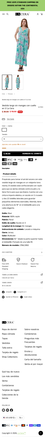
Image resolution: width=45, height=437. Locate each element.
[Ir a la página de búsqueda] (8, 14)
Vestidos (6, 343)
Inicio (3, 94)
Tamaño (4, 134)
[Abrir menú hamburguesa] (3, 14)
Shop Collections (10, 357)
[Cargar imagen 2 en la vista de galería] (18, 82)
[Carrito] (41, 14)
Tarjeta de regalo (10, 352)
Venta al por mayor (33, 364)
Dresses (10, 94)
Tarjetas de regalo (33, 346)
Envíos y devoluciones (30, 353)
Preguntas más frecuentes (31, 340)
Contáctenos (30, 334)
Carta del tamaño (32, 359)
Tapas (5, 338)
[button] (8, 14)
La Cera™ (22, 433)
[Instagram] (3, 410)
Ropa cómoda (8, 334)
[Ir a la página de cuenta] (38, 14)
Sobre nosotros (31, 329)
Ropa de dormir (9, 329)
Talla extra (7, 347)
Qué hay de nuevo (10, 371)
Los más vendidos (10, 376)
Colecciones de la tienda (10, 396)
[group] (9, 174)
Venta (5, 381)
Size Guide (10, 119)
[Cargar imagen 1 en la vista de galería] (7, 82)
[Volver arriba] (40, 433)
